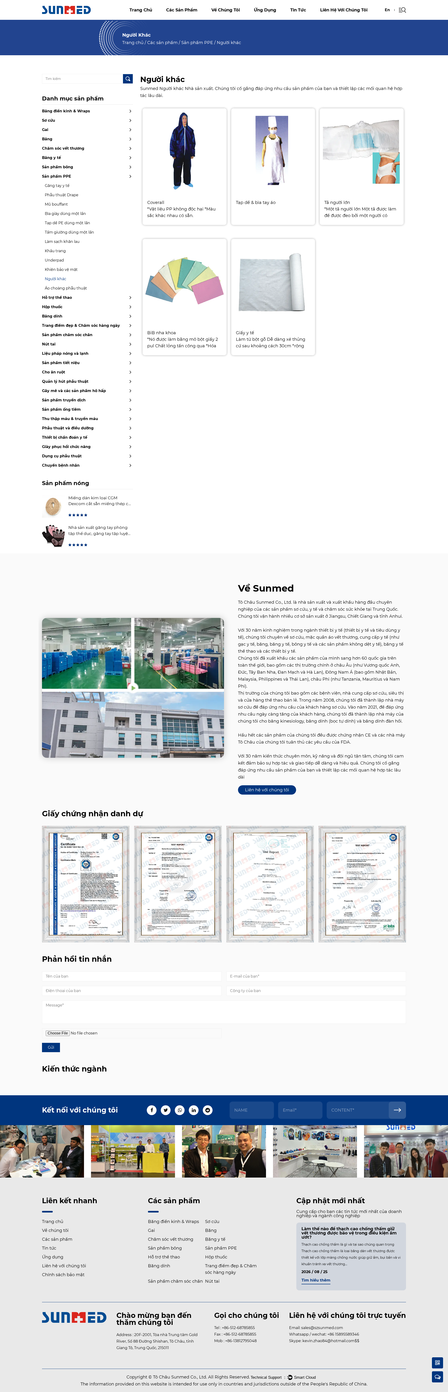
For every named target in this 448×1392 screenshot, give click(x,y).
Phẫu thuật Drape (61, 195)
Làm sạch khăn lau (62, 241)
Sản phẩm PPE (197, 42)
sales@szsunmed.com (322, 1328)
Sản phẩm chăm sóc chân (67, 335)
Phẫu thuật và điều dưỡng (68, 428)
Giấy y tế (245, 332)
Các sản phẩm (181, 10)
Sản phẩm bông (57, 167)
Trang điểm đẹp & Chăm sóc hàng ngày (81, 325)
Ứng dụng (265, 10)
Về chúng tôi (225, 10)
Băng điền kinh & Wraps (187, 19)
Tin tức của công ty (310, 19)
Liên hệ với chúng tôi (344, 10)
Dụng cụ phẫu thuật (62, 456)
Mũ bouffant (56, 204)
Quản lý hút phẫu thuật (65, 381)
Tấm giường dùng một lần (69, 232)
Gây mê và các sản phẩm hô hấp (74, 391)
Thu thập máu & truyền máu (70, 419)
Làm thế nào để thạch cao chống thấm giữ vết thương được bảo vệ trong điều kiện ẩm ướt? (349, 1233)
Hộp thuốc (52, 307)
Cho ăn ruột (53, 372)
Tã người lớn (337, 202)
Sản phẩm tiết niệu (61, 363)
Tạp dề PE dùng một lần (67, 223)
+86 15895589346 (343, 1334)
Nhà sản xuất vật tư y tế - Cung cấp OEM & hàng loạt (243, 17)
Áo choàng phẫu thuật (66, 288)
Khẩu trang (55, 251)
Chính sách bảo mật (63, 1274)
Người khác (55, 279)
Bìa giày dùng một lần (65, 213)
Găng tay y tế (57, 185)
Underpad (54, 260)
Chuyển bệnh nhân (61, 465)
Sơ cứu (48, 120)
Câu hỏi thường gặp (231, 19)
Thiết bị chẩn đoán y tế (64, 437)
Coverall (155, 202)
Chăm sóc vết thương (185, 16)
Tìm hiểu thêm (315, 1280)
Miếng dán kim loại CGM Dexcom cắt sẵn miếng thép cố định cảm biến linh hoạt (99, 504)
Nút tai (49, 344)
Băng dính (52, 316)
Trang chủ (141, 10)
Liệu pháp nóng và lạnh (65, 353)
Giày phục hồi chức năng (66, 446)
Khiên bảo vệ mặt (61, 269)
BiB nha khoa (161, 332)
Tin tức (298, 10)
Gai (186, 17)
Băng (47, 139)
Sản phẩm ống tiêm (61, 409)
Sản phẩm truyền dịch (64, 400)
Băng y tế (51, 157)
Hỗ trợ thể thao (57, 297)
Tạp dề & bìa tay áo (256, 202)
